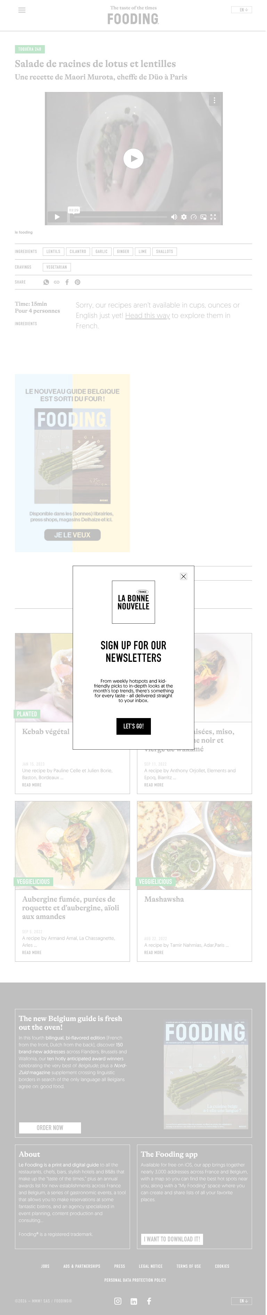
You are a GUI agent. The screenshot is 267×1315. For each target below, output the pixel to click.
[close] (183, 576)
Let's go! (133, 726)
